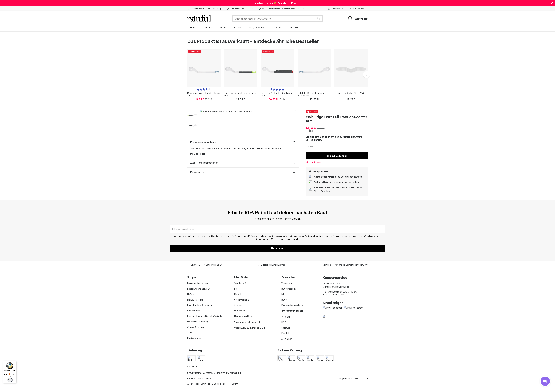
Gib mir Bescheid (337, 155)
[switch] (10, 380)
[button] (552, 3)
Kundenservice (338, 9)
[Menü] (14, 362)
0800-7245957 (359, 9)
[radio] (198, 89)
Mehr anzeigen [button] (198, 153)
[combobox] (275, 18)
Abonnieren (277, 248)
